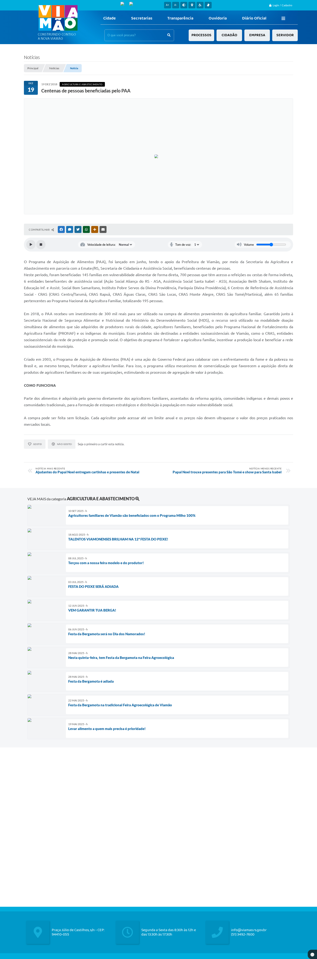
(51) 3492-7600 (242, 934)
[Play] (31, 244)
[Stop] (40, 244)
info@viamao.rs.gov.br (249, 930)
